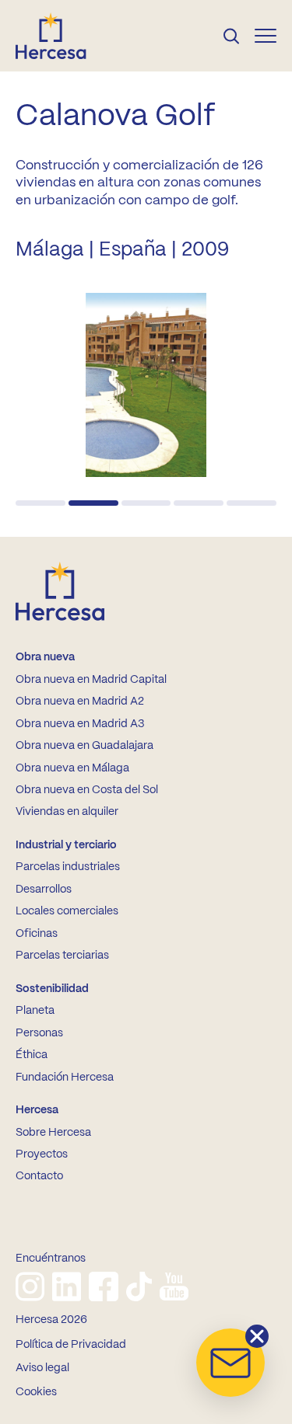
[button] (40, 503)
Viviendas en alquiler (67, 811)
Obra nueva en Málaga (72, 768)
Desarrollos (44, 889)
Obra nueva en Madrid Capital (91, 679)
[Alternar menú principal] (265, 36)
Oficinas (37, 933)
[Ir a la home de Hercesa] (64, 35)
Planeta (35, 1010)
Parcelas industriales (68, 867)
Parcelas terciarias (62, 955)
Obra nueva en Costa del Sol (87, 790)
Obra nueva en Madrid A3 (80, 724)
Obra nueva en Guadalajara (84, 745)
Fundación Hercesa (65, 1077)
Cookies (36, 1392)
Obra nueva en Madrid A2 (80, 701)
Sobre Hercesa (53, 1132)
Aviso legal (42, 1368)
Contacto (39, 1176)
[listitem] (30, 1286)
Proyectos (42, 1154)
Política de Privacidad (71, 1344)
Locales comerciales (67, 911)
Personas (39, 1033)
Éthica (31, 1055)
